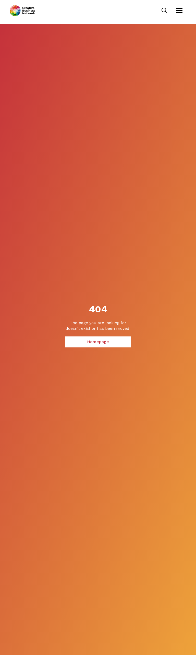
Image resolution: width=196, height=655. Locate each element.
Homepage (98, 341)
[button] (179, 10)
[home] (22, 10)
